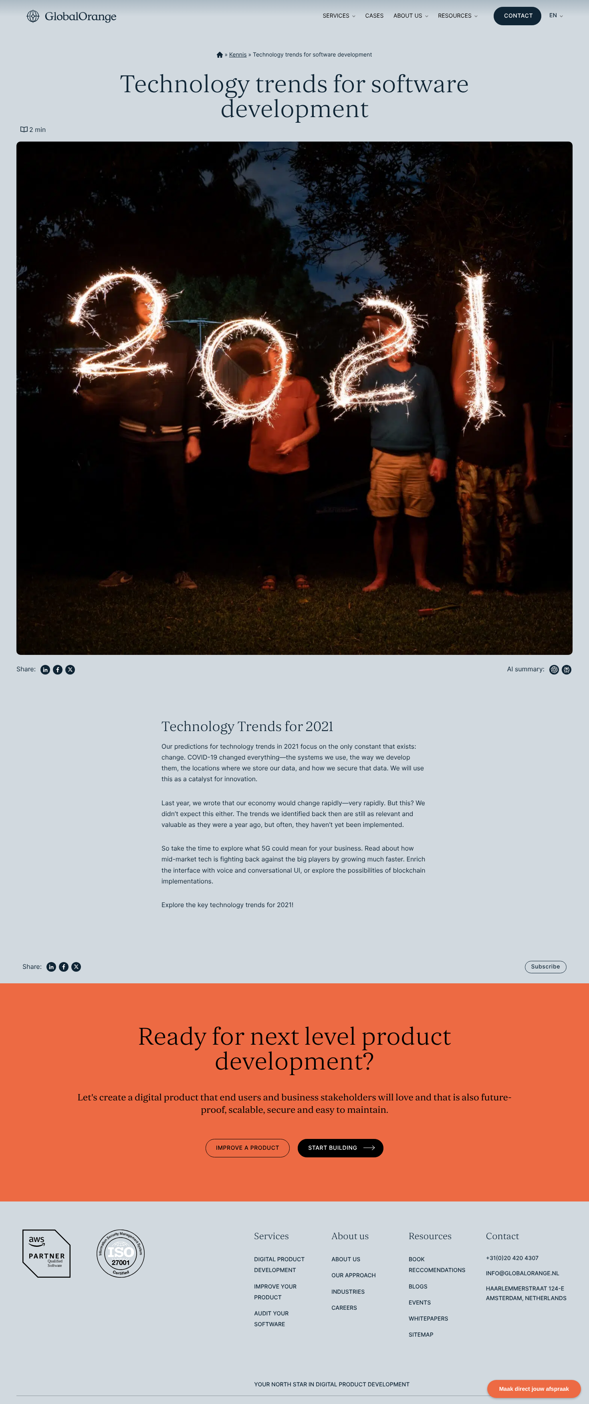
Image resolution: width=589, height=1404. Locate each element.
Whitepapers (428, 1318)
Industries (348, 1292)
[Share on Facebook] (58, 670)
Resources (455, 15)
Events (420, 1302)
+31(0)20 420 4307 (512, 1258)
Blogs (418, 1286)
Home (220, 55)
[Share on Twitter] (70, 670)
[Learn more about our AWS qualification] (47, 1254)
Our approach (353, 1275)
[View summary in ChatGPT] (554, 670)
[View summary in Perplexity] (566, 670)
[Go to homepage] (71, 16)
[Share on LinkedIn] (45, 670)
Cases (374, 15)
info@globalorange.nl (522, 1273)
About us (407, 15)
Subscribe (545, 966)
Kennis (238, 54)
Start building (333, 1148)
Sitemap (421, 1334)
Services (336, 15)
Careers (344, 1308)
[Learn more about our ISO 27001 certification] (122, 1254)
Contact (518, 15)
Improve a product (247, 1148)
